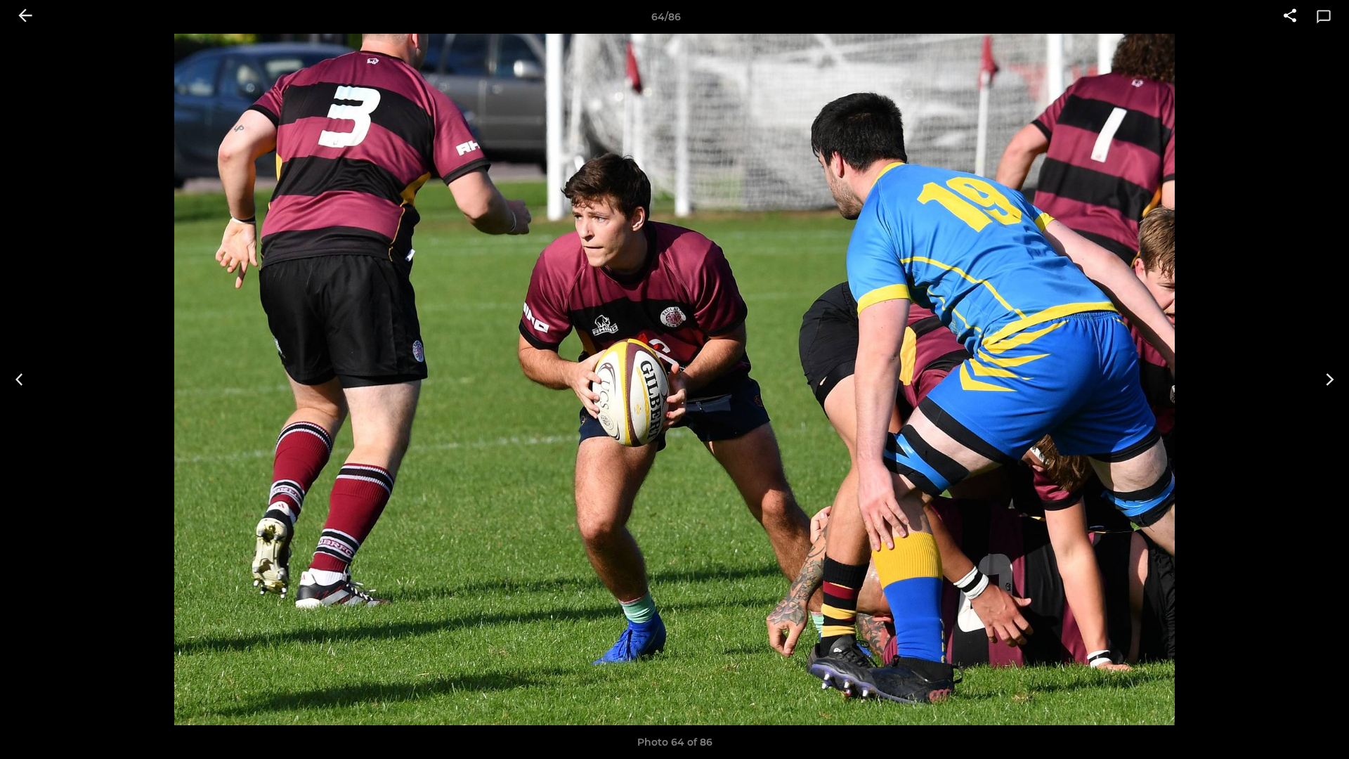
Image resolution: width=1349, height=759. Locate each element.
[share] (1290, 17)
